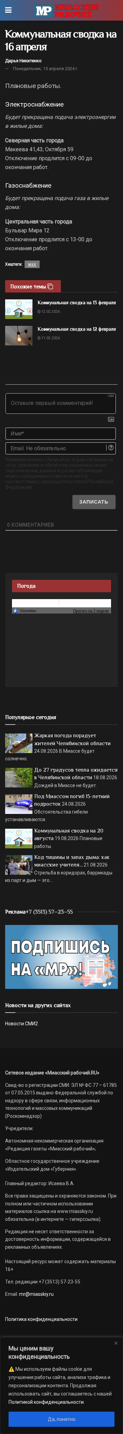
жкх (32, 264)
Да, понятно (62, 1419)
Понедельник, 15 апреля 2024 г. (45, 68)
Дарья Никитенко (23, 60)
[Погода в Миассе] (61, 603)
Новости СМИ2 (21, 1023)
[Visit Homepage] (66, 10)
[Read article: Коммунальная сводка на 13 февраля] (18, 309)
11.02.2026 (50, 338)
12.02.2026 (50, 311)
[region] (61, 1385)
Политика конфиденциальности (41, 1319)
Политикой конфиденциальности (46, 1402)
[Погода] (25, 610)
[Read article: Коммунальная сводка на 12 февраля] (18, 335)
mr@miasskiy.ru (36, 1294)
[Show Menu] (8, 10)
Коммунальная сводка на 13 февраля (77, 302)
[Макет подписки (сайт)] (61, 956)
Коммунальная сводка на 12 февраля (77, 329)
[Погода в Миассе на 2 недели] (91, 611)
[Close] (116, 1343)
